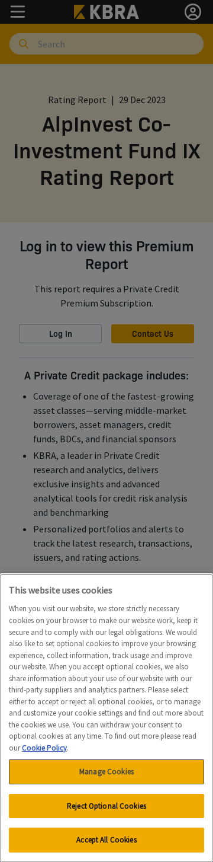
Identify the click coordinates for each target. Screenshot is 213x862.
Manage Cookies (106, 772)
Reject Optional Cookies (106, 806)
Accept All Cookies (106, 840)
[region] (106, 717)
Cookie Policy (44, 748)
